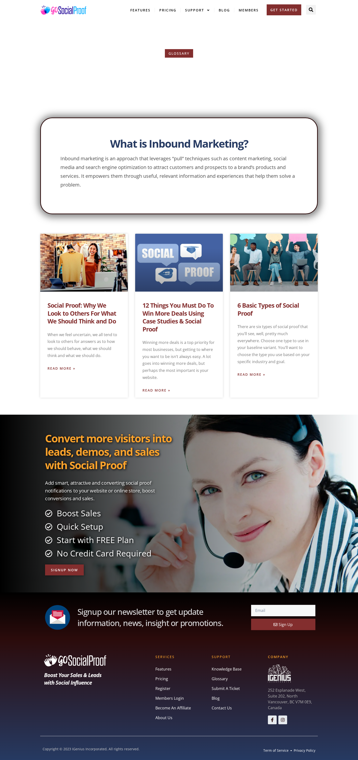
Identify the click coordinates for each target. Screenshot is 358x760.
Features (140, 10)
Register (162, 688)
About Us (163, 717)
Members (249, 10)
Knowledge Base (227, 669)
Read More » (61, 368)
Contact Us (222, 708)
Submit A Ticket (226, 688)
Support (194, 10)
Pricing (167, 10)
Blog (224, 10)
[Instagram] (282, 719)
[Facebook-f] (272, 719)
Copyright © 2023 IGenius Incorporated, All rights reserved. (91, 749)
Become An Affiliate (173, 708)
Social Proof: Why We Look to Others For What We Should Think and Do (81, 313)
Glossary (220, 678)
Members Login (169, 698)
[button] (311, 10)
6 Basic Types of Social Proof (268, 309)
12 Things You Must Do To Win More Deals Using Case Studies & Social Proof (178, 317)
